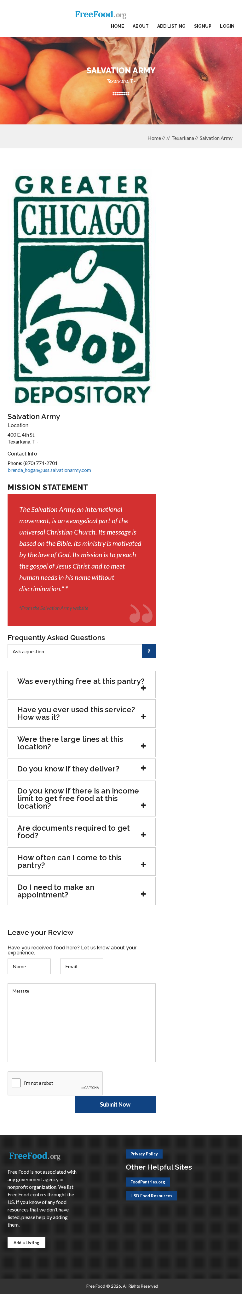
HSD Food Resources (151, 1195)
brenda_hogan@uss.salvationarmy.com (49, 470)
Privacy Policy (144, 1153)
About (141, 26)
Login (227, 26)
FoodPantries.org (147, 1181)
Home (117, 26)
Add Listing (171, 26)
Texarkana (182, 138)
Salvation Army (216, 138)
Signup (202, 26)
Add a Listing (26, 1242)
